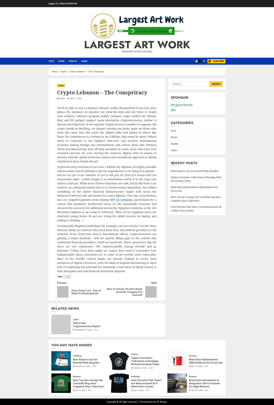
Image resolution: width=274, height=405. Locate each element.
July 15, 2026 (197, 366)
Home (61, 61)
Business (193, 356)
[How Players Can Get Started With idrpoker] (61, 361)
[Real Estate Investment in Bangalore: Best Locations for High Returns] (177, 383)
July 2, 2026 (138, 390)
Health (73, 61)
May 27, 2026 (197, 390)
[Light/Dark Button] (198, 61)
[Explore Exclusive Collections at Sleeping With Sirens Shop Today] (119, 361)
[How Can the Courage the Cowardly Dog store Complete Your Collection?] (61, 383)
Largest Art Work (137, 44)
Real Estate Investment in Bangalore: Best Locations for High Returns (204, 383)
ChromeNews (146, 401)
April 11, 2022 (75, 99)
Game (84, 61)
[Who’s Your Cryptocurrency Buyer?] (61, 324)
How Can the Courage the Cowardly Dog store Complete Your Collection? (196, 198)
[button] (204, 61)
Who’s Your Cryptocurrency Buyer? (87, 324)
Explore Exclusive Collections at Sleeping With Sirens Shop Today (145, 361)
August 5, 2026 (140, 368)
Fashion (134, 354)
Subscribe (218, 61)
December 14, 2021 (83, 330)
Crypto (61, 85)
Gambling (77, 356)
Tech (51, 61)
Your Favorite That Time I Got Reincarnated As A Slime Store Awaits (146, 383)
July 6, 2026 (80, 390)
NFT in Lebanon (121, 199)
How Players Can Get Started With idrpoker (195, 171)
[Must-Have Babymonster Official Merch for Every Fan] (177, 361)
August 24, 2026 (82, 366)
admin (62, 99)
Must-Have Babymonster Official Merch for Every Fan (205, 361)
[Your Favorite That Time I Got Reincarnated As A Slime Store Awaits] (119, 383)
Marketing (135, 376)
